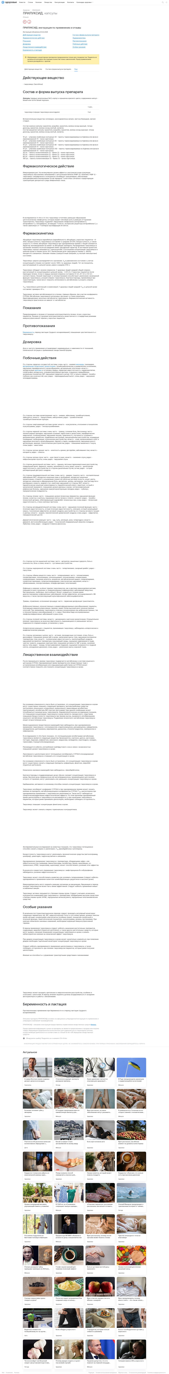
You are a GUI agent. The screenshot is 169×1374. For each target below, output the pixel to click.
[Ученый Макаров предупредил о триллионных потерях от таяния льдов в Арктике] (131, 1197)
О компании (9, 1372)
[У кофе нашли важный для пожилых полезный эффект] (69, 1260)
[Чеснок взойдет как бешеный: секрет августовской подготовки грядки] (37, 1354)
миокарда (80, 364)
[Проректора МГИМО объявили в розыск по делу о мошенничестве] (69, 1229)
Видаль (93, 1025)
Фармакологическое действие (34, 38)
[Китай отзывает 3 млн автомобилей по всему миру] (69, 1135)
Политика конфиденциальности (156, 1372)
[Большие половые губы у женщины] (37, 1103)
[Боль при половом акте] (100, 1135)
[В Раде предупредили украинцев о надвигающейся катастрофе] (131, 1072)
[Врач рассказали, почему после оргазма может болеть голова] (100, 1229)
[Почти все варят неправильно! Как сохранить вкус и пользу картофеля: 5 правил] (69, 1291)
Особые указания (79, 47)
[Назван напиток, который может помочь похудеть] (100, 1166)
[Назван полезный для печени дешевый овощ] (131, 1260)
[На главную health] (10, 2)
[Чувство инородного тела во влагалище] (131, 1229)
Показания (27, 41)
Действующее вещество (32, 35)
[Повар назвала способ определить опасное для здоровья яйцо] (69, 1166)
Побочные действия (80, 44)
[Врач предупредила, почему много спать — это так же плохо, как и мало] (131, 1291)
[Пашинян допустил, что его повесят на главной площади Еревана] (100, 1354)
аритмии (38, 370)
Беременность (28, 332)
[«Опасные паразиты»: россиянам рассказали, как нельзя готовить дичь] (100, 1197)
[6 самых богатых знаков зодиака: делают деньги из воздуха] (37, 1072)
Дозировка (27, 44)
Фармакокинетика (79, 38)
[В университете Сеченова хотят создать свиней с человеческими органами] (131, 1103)
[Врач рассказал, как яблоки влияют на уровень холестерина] (131, 1135)
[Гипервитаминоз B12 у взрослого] (131, 1354)
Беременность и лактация (32, 50)
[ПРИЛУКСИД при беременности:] (25, 22)
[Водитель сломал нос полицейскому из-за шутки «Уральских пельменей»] (37, 1323)
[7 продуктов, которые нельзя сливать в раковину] (100, 1323)
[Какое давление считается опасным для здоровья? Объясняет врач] (100, 1072)
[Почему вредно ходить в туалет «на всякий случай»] (69, 1354)
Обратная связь (122, 1372)
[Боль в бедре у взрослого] (69, 1323)
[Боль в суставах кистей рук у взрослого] (100, 1260)
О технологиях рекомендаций (137, 1372)
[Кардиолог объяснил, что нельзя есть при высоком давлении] (131, 1166)
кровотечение (50, 366)
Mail (3, 1372)
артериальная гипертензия (33, 366)
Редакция (91, 1372)
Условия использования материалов (106, 1372)
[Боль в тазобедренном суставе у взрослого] (131, 1323)
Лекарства (26, 10)
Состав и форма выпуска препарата (86, 35)
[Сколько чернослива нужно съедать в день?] (37, 1291)
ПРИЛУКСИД (36, 10)
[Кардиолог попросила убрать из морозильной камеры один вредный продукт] (37, 1166)
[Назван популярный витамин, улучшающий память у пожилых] (37, 1197)
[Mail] (3, 2)
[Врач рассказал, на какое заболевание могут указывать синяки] (100, 1103)
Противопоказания (79, 41)
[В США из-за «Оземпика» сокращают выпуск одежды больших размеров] (69, 1197)
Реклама (16, 1372)
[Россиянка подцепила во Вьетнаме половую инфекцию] (37, 1229)
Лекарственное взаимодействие (34, 47)
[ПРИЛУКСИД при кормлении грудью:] (29, 22)
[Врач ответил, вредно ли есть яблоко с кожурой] (100, 1291)
